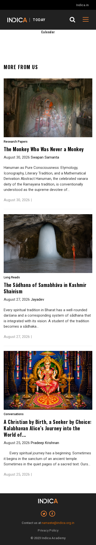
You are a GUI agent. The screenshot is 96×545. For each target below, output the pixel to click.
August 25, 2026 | (18, 474)
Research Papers (16, 141)
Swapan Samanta (45, 157)
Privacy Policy (48, 530)
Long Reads (12, 277)
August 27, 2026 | (18, 336)
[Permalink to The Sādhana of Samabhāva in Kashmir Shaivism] (48, 243)
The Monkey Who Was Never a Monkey (44, 149)
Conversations (14, 414)
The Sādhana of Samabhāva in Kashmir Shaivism (45, 288)
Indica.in (82, 5)
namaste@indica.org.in (58, 523)
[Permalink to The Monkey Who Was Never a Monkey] (48, 107)
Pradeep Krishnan (45, 443)
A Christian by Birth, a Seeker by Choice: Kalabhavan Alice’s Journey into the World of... (48, 428)
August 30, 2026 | (18, 200)
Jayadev (37, 299)
